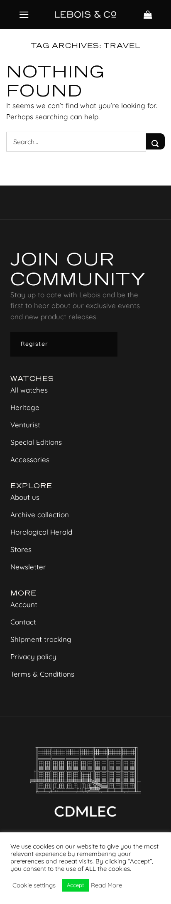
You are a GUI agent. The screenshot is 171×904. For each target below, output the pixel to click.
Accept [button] (75, 885)
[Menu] (24, 14)
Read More (106, 885)
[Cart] (148, 14)
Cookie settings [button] (34, 885)
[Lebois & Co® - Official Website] (85, 14)
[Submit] (155, 141)
